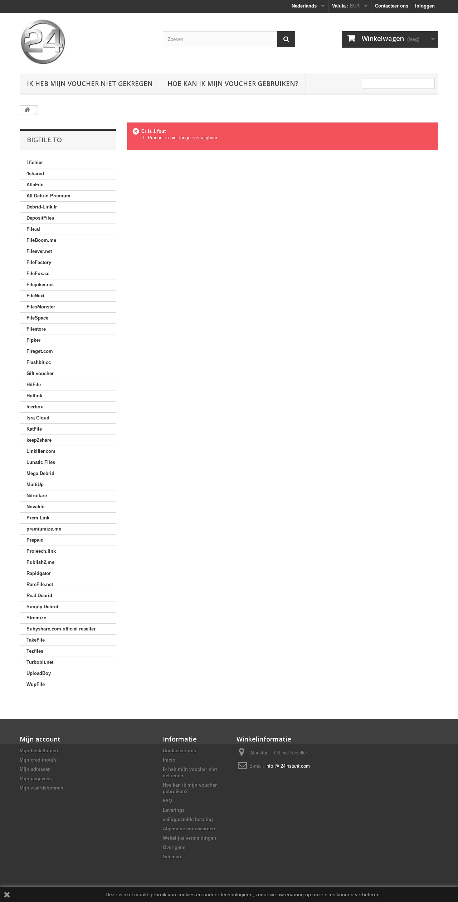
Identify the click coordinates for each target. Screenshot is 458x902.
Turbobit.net (39, 662)
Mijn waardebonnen (41, 788)
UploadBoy (38, 673)
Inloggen (425, 6)
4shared (35, 173)
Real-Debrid (39, 595)
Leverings (174, 810)
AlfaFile (34, 184)
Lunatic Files (40, 462)
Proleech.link (41, 551)
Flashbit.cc (38, 362)
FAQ (167, 800)
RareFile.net (39, 584)
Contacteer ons (391, 6)
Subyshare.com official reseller (61, 629)
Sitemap (172, 856)
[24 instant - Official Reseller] (86, 41)
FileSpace (37, 318)
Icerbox (34, 406)
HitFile (33, 384)
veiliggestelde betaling (188, 819)
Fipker (33, 340)
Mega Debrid (40, 473)
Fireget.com (39, 351)
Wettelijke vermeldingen (189, 838)
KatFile (34, 429)
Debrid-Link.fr (41, 207)
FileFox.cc (37, 273)
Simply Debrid (42, 606)
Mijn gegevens (36, 778)
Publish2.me (40, 562)
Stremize (36, 617)
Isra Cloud (37, 418)
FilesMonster (40, 307)
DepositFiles (40, 218)
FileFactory (38, 262)
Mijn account (40, 739)
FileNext (35, 295)
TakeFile (35, 640)
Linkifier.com (40, 451)
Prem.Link (37, 517)
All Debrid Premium (48, 195)
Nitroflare (36, 495)
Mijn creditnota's (38, 760)
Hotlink (34, 395)
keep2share (39, 440)
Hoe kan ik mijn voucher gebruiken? (232, 83)
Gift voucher (40, 373)
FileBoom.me (41, 240)
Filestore (36, 329)
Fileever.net (39, 251)
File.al (33, 229)
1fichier (34, 162)
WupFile (35, 684)
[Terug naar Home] (27, 110)
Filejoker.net (40, 284)
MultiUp (35, 484)
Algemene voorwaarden (189, 828)
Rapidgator (38, 573)
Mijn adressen (35, 769)
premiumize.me (43, 529)
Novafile (35, 506)
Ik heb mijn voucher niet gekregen (90, 83)
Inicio (169, 760)
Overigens (174, 847)
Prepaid (35, 540)
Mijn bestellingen (39, 750)
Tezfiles (34, 651)
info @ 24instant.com (287, 766)
